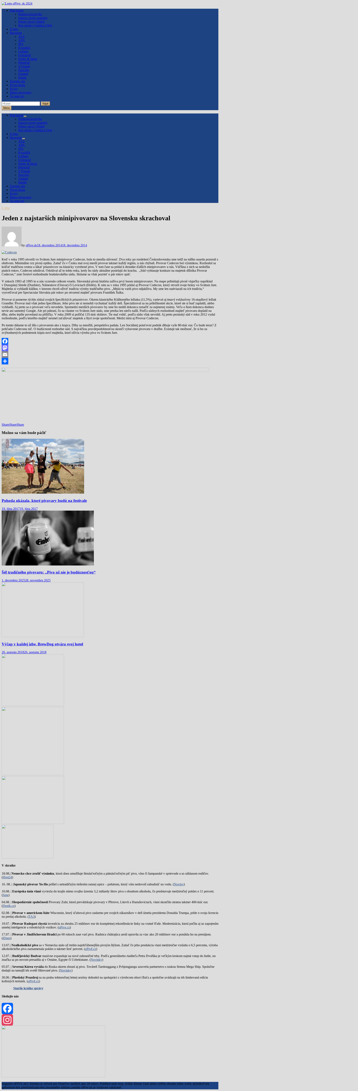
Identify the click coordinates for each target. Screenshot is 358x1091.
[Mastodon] (110, 348)
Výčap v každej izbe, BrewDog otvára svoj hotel (42, 644)
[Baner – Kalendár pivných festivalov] (53, 1076)
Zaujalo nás (17, 81)
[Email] (110, 354)
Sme (5, 895)
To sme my (17, 96)
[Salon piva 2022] (27, 857)
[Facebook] (110, 341)
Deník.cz (9, 906)
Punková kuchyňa (30, 14)
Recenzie (16, 33)
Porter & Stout (27, 59)
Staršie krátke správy (28, 988)
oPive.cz (64, 927)
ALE (21, 36)
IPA (20, 44)
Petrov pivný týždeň (31, 21)
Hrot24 (7, 877)
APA (21, 40)
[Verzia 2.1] (33, 774)
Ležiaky (23, 51)
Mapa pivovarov (20, 92)
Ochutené (24, 55)
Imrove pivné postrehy (33, 18)
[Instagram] (110, 1020)
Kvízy (14, 88)
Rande (22, 77)
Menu (6, 108)
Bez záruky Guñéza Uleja (35, 25)
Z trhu (14, 29)
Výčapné (24, 66)
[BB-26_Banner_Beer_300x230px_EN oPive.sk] (33, 823)
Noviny (179, 884)
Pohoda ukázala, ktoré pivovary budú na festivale (44, 500)
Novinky (96, 959)
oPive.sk (31, 245)
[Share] (110, 361)
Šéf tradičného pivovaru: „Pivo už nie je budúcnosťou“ (49, 572)
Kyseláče (24, 47)
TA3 (32, 916)
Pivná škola (17, 85)
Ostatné (23, 74)
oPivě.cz (90, 949)
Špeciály (23, 70)
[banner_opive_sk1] (33, 705)
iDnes (6, 938)
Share (5, 424)
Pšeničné (24, 62)
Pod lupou (16, 10)
